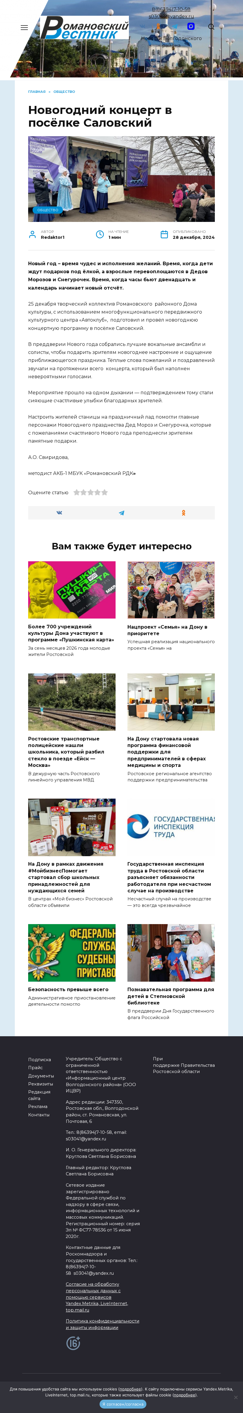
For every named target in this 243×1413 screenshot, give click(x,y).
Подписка (39, 1059)
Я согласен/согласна (123, 1404)
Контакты (38, 1115)
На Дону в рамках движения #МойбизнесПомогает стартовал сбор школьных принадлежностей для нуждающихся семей (65, 877)
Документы (41, 1076)
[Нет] (236, 1397)
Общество (47, 210)
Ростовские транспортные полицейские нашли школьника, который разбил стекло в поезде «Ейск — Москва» (66, 752)
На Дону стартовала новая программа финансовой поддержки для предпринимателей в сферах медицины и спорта (166, 752)
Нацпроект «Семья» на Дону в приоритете (167, 630)
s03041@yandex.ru (171, 16)
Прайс (35, 1067)
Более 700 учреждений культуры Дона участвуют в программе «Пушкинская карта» (71, 633)
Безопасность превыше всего (68, 989)
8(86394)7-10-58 (171, 9)
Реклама (37, 1106)
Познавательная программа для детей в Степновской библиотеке (170, 996)
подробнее (130, 1389)
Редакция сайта (39, 1095)
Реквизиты (40, 1084)
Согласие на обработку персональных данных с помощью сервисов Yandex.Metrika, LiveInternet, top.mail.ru (97, 1297)
